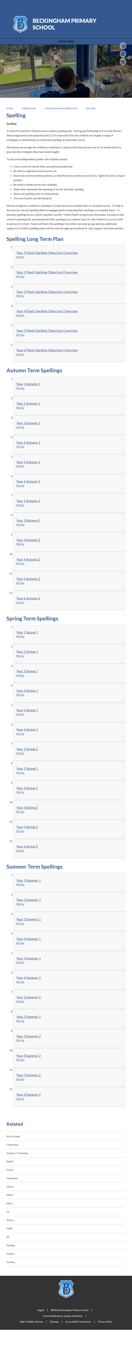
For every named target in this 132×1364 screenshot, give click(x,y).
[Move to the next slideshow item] (123, 62)
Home (10, 108)
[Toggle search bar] (115, 5)
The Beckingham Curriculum (61, 108)
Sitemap (54, 1321)
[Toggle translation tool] (106, 5)
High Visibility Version (31, 1321)
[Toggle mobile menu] (125, 5)
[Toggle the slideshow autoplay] (123, 46)
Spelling (91, 108)
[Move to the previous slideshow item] (123, 54)
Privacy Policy (105, 1321)
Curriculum (29, 108)
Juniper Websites (73, 1315)
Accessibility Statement (78, 1321)
